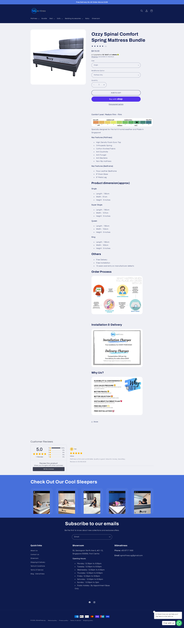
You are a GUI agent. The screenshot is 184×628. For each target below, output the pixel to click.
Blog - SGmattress (38, 574)
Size (92, 61)
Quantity (94, 80)
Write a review (48, 469)
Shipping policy (88, 620)
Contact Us (35, 554)
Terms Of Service (37, 570)
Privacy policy (63, 620)
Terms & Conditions (38, 566)
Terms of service (75, 620)
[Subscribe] (109, 537)
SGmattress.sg (40, 620)
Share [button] (96, 422)
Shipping (94, 57)
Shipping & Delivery (38, 562)
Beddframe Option (98, 70)
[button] (34, 18)
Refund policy (52, 620)
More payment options (116, 104)
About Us (34, 550)
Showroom (35, 558)
